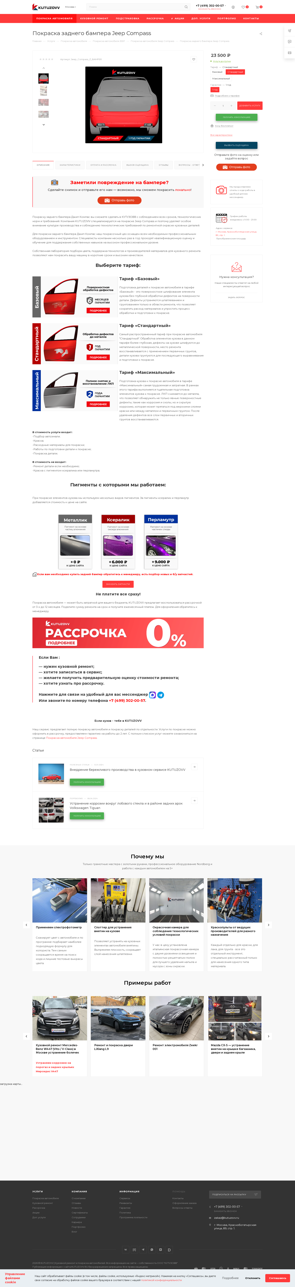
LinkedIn (169, 1249)
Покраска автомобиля (45, 1198)
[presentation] (43, 67)
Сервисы (125, 1198)
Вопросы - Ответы (190, 165)
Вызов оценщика (138, 165)
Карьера (77, 1222)
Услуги (37, 1191)
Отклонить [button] (252, 1278)
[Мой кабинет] (233, 7)
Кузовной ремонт (42, 1203)
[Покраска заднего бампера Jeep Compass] (123, 105)
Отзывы (163, 165)
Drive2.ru (134, 1249)
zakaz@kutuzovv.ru (226, 1217)
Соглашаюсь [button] (277, 1278)
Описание (43, 165)
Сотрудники (79, 1217)
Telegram (143, 1249)
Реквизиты (126, 1203)
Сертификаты (80, 1212)
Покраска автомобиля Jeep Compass (71, 737)
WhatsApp (152, 1249)
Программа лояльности (133, 1217)
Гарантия (125, 1207)
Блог (74, 1231)
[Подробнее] (194, 767)
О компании (79, 1198)
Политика (125, 1212)
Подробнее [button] (230, 1278)
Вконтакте (125, 1249)
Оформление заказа (184, 1203)
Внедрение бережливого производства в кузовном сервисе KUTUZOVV (127, 770)
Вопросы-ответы (182, 1207)
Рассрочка (38, 1207)
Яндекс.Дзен (160, 1249)
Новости (77, 1207)
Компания (79, 1191)
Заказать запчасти (118, 584)
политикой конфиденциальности (161, 1280)
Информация (129, 1191)
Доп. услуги (39, 1217)
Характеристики (70, 165)
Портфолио (79, 1227)
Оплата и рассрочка (103, 165)
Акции (35, 1212)
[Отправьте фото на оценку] (119, 200)
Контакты (178, 1198)
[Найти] (186, 6)
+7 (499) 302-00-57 (210, 5)
